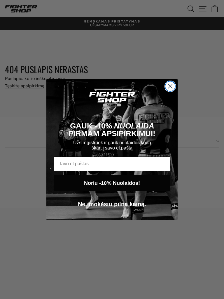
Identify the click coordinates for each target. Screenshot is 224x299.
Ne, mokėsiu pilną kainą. (112, 204)
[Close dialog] (170, 86)
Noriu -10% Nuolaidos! (112, 183)
